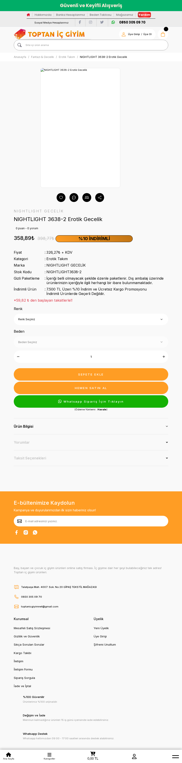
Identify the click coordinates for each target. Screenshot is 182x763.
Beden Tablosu (100, 15)
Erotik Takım (57, 259)
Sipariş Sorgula (24, 678)
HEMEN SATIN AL (91, 388)
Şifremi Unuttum (105, 644)
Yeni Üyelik (101, 628)
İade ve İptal (22, 686)
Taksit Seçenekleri (30, 458)
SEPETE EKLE (91, 374)
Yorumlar (22, 442)
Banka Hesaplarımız (70, 15)
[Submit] (19, 521)
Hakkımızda (43, 15)
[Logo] (52, 34)
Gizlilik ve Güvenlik (27, 636)
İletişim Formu (23, 669)
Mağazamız (124, 15)
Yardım (144, 15)
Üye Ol (147, 34)
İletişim (18, 661)
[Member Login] (134, 756)
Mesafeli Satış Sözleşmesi (32, 628)
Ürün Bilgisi (23, 426)
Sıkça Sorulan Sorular (29, 644)
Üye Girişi (134, 34)
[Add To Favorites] (61, 197)
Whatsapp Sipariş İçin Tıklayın (93, 401)
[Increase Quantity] (163, 356)
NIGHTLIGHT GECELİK (66, 265)
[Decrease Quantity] (18, 356)
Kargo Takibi (22, 653)
